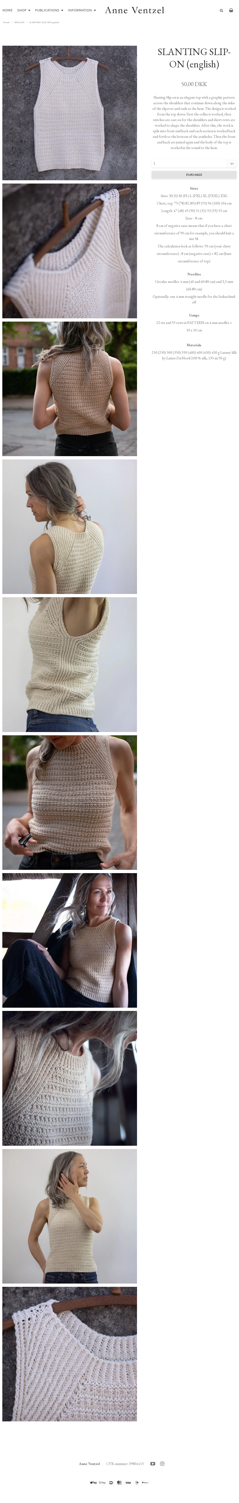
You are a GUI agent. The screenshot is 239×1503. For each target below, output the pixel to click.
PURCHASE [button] (194, 175)
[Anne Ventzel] (134, 10)
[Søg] (219, 10)
